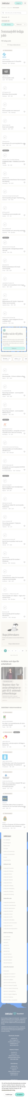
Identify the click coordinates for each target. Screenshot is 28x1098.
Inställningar (9, 1094)
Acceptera (20, 1094)
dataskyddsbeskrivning (8, 1090)
